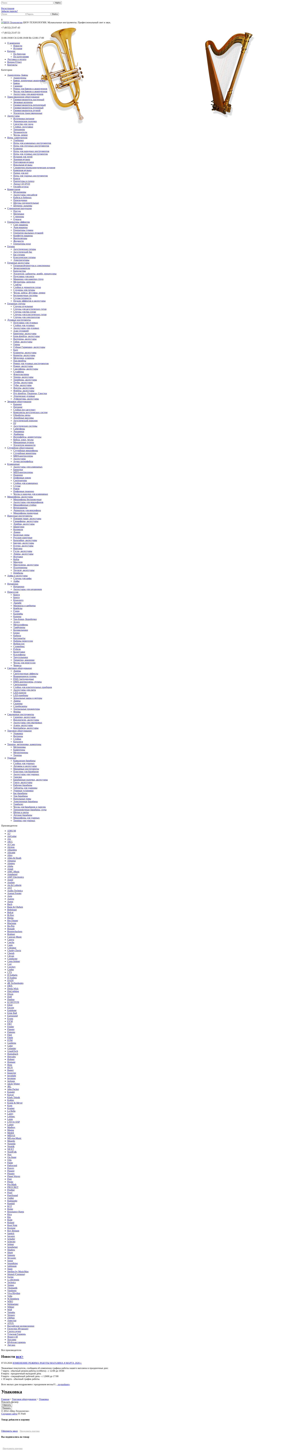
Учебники (18, 140)
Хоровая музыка (21, 159)
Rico (9, 1214)
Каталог (11, 51)
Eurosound (12, 1015)
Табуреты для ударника (25, 788)
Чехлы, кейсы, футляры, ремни (29, 292)
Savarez (11, 1236)
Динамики (18, 431)
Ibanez (10, 1070)
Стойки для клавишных (25, 483)
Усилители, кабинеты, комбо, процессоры (34, 273)
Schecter (11, 1241)
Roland (10, 1222)
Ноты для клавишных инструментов (32, 143)
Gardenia (11, 1043)
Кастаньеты (19, 638)
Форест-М (12, 1337)
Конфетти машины (23, 235)
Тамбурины (19, 627)
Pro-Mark (11, 1184)
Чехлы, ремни (20, 135)
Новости (17, 45)
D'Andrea (12, 977)
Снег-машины (20, 224)
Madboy (11, 1127)
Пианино (18, 475)
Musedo (11, 1141)
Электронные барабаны (25, 801)
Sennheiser (12, 1247)
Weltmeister (12, 1304)
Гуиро (16, 611)
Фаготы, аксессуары (23, 388)
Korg (9, 1105)
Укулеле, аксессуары (23, 570)
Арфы (16, 581)
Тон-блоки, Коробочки (25, 619)
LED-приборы (20, 695)
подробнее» (63, 1384)
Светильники (20, 684)
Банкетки (18, 469)
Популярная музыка (23, 162)
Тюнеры (17, 755)
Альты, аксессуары (23, 725)
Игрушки (18, 556)
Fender (10, 1026)
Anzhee (11, 882)
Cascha (10, 942)
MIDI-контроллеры (23, 456)
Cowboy (11, 967)
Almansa (11, 860)
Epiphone (11, 1010)
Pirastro (10, 1173)
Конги (16, 594)
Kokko (10, 1100)
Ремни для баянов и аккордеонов (30, 88)
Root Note (12, 1225)
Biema (10, 918)
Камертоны (19, 749)
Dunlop (10, 999)
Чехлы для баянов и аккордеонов (30, 91)
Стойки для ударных (24, 763)
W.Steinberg (13, 1298)
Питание (17, 407)
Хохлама (11, 1339)
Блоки (16, 632)
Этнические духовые (24, 396)
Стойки (17, 739)
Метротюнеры (20, 752)
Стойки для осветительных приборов (32, 687)
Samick (10, 1233)
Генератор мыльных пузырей (28, 233)
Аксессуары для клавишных (27, 467)
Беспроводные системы (25, 295)
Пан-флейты (19, 360)
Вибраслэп (18, 643)
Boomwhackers (14, 931)
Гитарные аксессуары (18, 262)
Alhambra (12, 850)
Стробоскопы (20, 706)
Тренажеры (19, 129)
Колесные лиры (21, 535)
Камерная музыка (22, 170)
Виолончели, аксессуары (26, 720)
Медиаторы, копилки (24, 282)
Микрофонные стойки (24, 505)
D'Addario (12, 975)
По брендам (19, 54)
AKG (10, 841)
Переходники (20, 200)
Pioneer (10, 1171)
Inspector (11, 1073)
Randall (11, 1203)
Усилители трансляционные (27, 113)
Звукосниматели (21, 268)
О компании (13, 43)
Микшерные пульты (23, 442)
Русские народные (22, 537)
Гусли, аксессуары (22, 551)
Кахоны (17, 616)
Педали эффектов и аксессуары (29, 301)
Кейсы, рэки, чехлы (23, 439)
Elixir (10, 1005)
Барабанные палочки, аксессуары (30, 779)
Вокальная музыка (22, 165)
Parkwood (12, 1165)
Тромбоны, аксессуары (25, 379)
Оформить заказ (9, 1431)
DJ (14, 423)
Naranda (11, 1143)
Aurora (10, 899)
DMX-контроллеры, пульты (27, 681)
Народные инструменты (19, 516)
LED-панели (19, 692)
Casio (10, 945)
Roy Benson (13, 1230)
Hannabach (12, 1054)
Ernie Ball (12, 1013)
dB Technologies (15, 983)
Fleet (9, 1035)
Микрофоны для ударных (26, 817)
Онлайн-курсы (21, 186)
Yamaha (11, 1312)
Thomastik (12, 1288)
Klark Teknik (13, 1097)
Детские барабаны (22, 815)
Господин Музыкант (17, 1328)
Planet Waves (13, 1176)
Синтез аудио (14, 1331)
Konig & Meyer (15, 1103)
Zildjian (11, 1317)
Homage (11, 1062)
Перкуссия (12, 592)
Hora (9, 1064)
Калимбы (18, 613)
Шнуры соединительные (26, 203)
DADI (10, 980)
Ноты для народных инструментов (31, 151)
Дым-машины (20, 227)
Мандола (18, 562)
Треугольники (20, 657)
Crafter (10, 969)
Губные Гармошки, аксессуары (29, 347)
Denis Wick (12, 988)
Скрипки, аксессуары (24, 717)
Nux (9, 1154)
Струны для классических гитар (30, 314)
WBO (10, 1301)
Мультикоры (19, 192)
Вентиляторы (20, 238)
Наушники (12, 584)
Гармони (17, 86)
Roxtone (11, 1228)
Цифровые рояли (22, 477)
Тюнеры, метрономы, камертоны (24, 744)
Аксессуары (13, 116)
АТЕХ (10, 1323)
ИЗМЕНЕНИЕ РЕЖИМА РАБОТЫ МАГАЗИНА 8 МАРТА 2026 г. (47, 1363)
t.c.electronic (13, 1279)
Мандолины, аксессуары (26, 564)
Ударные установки (23, 790)
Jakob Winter (13, 1084)
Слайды (17, 284)
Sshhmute (12, 1266)
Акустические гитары (24, 249)
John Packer (13, 1089)
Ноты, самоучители (17, 137)
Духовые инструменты (19, 320)
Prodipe (11, 1190)
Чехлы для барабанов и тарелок (29, 807)
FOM (10, 1040)
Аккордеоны (19, 77)
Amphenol (12, 874)
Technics (11, 1282)
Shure (10, 1252)
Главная (5, 1399)
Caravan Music (14, 937)
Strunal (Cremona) (16, 1274)
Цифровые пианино (23, 491)
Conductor (12, 958)
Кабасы (17, 635)
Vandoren (11, 1290)
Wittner (10, 1307)
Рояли (16, 488)
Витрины (18, 736)
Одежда (17, 219)
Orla (9, 1160)
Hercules (11, 1056)
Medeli (10, 1132)
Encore (10, 1007)
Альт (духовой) (21, 330)
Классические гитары (24, 257)
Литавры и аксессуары (25, 766)
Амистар (11, 1320)
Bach (9, 904)
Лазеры (17, 671)
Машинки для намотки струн (28, 279)
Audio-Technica (15, 890)
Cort (9, 964)
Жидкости (18, 241)
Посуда (17, 211)
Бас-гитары (19, 254)
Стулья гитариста (22, 298)
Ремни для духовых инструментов (31, 363)
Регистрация (7, 8)
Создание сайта (9, 1413)
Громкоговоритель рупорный (28, 107)
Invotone (11, 1078)
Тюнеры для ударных (24, 820)
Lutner (10, 1124)
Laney (10, 1113)
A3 (8, 833)
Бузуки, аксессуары (23, 545)
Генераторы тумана (23, 230)
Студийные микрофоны (25, 450)
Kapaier (11, 1092)
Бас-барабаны (20, 793)
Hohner (10, 1059)
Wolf (9, 1309)
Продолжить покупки (30, 1431)
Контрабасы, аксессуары (26, 728)
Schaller (11, 1239)
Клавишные (13, 464)
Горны (16, 344)
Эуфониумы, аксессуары (26, 399)
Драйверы (18, 434)
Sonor (10, 1260)
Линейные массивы (23, 418)
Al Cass (11, 844)
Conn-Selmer (13, 961)
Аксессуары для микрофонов (28, 502)
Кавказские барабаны (24, 760)
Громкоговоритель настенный (28, 99)
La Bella (11, 1111)
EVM (10, 1021)
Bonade (11, 928)
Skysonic (11, 1258)
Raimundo (12, 1200)
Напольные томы (22, 798)
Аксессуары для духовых (26, 328)
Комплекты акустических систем (30, 412)
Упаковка (18, 733)
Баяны (16, 83)
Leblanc (11, 1116)
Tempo (10, 1285)
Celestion (11, 947)
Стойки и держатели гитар (27, 287)
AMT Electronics (15, 877)
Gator (10, 1045)
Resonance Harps (15, 1211)
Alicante (11, 852)
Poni (9, 1179)
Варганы (17, 548)
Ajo (9, 839)
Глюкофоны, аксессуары (25, 521)
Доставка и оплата (16, 59)
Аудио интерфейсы (23, 461)
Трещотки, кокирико (23, 660)
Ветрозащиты (20, 507)
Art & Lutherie (14, 885)
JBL (9, 1086)
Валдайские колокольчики (20, 1326)
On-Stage (11, 1157)
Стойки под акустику (24, 409)
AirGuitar (11, 836)
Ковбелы (17, 608)
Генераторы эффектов (18, 222)
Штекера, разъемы (22, 205)
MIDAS (11, 1135)
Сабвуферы (19, 428)
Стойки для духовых (24, 325)
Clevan (10, 956)
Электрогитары (21, 260)
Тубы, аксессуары (22, 385)
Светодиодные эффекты (25, 673)
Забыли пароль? (9, 11)
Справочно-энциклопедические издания (34, 167)
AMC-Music (13, 871)
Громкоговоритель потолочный (29, 105)
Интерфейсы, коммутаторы (27, 437)
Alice (9, 855)
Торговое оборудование (19, 730)
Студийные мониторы (24, 453)
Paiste (10, 1162)
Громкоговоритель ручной (26, 110)
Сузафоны (18, 371)
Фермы (17, 711)
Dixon (10, 994)
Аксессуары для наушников (27, 589)
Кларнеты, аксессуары (24, 352)
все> (19, 1356)
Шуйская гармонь (16, 1342)
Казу (15, 350)
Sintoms (11, 1255)
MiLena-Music (14, 1138)
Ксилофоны (19, 654)
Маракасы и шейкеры (24, 605)
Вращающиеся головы (24, 676)
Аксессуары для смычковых (27, 722)
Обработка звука (21, 415)
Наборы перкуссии (23, 641)
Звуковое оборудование (19, 401)
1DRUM (11, 830)
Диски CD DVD (21, 184)
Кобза (16, 559)
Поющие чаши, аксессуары (27, 518)
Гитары (11, 246)
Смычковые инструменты (20, 714)
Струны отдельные (23, 306)
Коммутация (13, 189)
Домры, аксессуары (23, 554)
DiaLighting (13, 991)
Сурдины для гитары (24, 290)
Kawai (10, 1094)
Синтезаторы (20, 480)
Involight (11, 1075)
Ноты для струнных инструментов (31, 145)
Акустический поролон (25, 420)
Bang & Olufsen (15, 907)
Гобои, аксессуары (22, 341)
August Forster (14, 893)
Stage (10, 1269)
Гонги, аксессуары (22, 782)
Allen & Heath (14, 858)
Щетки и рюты (21, 812)
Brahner (11, 934)
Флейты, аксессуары (23, 390)
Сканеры (18, 703)
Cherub (10, 953)
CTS (9, 972)
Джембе (17, 603)
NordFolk (12, 1152)
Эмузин (11, 1345)
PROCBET (12, 1187)
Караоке (17, 404)
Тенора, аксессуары (23, 377)
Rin (9, 1217)
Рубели (17, 649)
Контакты (12, 64)
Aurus (10, 901)
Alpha (10, 866)
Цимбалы (18, 573)
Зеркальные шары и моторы (27, 698)
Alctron (10, 847)
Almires (11, 863)
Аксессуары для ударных (26, 774)
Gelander (11, 1048)
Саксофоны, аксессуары (25, 369)
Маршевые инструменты (26, 769)
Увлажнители (20, 132)
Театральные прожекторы (26, 709)
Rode (9, 1220)
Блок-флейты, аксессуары (26, 336)
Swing (10, 1277)
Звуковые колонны (23, 102)
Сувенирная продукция (19, 208)
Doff (9, 996)
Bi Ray (10, 915)
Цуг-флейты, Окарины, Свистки (30, 393)
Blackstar (11, 923)
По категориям (21, 56)
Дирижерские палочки (25, 121)
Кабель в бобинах (22, 197)
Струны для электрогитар (26, 317)
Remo (10, 1209)
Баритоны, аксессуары (24, 333)
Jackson (11, 1081)
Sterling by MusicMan (18, 1271)
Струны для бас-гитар (24, 311)
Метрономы (19, 747)
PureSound (12, 1195)
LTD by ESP (13, 1122)
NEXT (10, 1149)
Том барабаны (20, 796)
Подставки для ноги (23, 276)
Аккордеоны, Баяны (17, 75)
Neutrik (10, 1146)
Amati (10, 869)
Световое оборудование (19, 668)
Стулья (16, 486)
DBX (10, 986)
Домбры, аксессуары (24, 524)
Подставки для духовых (25, 322)
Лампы (17, 701)
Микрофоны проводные (25, 513)
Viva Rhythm (13, 1293)
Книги (16, 178)
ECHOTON (13, 1002)
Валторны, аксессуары (25, 339)
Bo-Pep (10, 926)
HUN (10, 1067)
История (17, 48)
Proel (9, 1192)
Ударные (11, 758)
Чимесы (17, 665)
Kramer (10, 1108)
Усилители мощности (24, 445)
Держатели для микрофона (27, 510)
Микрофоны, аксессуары (20, 496)
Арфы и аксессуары (17, 575)
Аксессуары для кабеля (25, 194)
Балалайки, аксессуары (25, 540)
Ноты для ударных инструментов (30, 175)
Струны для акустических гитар (30, 309)
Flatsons (11, 1032)
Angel (10, 879)
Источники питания (23, 118)
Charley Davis (14, 950)
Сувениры (18, 216)
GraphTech (12, 1051)
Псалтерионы (20, 567)
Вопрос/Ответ (14, 62)
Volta (9, 1296)
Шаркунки (18, 526)
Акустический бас (22, 252)
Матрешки (18, 214)
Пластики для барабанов (26, 771)
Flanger (10, 1029)
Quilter (10, 1198)
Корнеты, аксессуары (24, 355)
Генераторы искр (22, 243)
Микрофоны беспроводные (27, 499)
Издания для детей (22, 156)
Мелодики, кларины (23, 358)
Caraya (10, 939)
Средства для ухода (23, 124)
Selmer (10, 1244)
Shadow (11, 1249)
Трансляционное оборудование (23, 97)
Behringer (12, 909)
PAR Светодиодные (23, 679)
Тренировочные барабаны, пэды (30, 809)
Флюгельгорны (21, 374)
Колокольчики (20, 630)
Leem (10, 1119)
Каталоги (18, 741)
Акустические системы (25, 426)
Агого (16, 622)
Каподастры (19, 271)
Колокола (18, 529)
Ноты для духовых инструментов (30, 154)
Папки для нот (20, 173)
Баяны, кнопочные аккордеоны (29, 80)
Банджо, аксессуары (23, 543)
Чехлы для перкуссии (24, 662)
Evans (10, 1018)
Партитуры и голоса (23, 181)
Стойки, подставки (23, 126)
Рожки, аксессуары (23, 366)
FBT (9, 1024)
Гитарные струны (16, 303)
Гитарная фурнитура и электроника (31, 265)
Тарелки (17, 777)
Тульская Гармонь (16, 1334)
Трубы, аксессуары (23, 382)
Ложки (16, 532)
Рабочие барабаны (22, 785)
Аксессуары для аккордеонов (28, 94)
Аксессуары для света (24, 690)
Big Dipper (12, 920)
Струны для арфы (22, 578)
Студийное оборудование (20, 447)
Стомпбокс (19, 646)
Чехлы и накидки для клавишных (30, 494)
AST (9, 888)
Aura (9, 896)
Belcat (10, 912)
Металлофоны (20, 624)
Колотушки (19, 652)
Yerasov (11, 1315)
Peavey (10, 1168)
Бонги (16, 597)
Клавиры (18, 148)
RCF (9, 1206)
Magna (10, 1130)
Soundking (12, 1263)
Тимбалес (18, 804)
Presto (10, 1181)
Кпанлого (18, 600)
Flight (10, 1037)
